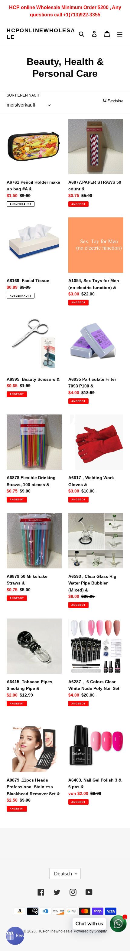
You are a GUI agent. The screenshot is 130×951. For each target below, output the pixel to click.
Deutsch (63, 873)
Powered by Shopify (90, 931)
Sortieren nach (23, 95)
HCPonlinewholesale (41, 33)
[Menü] (119, 33)
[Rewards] (15, 936)
